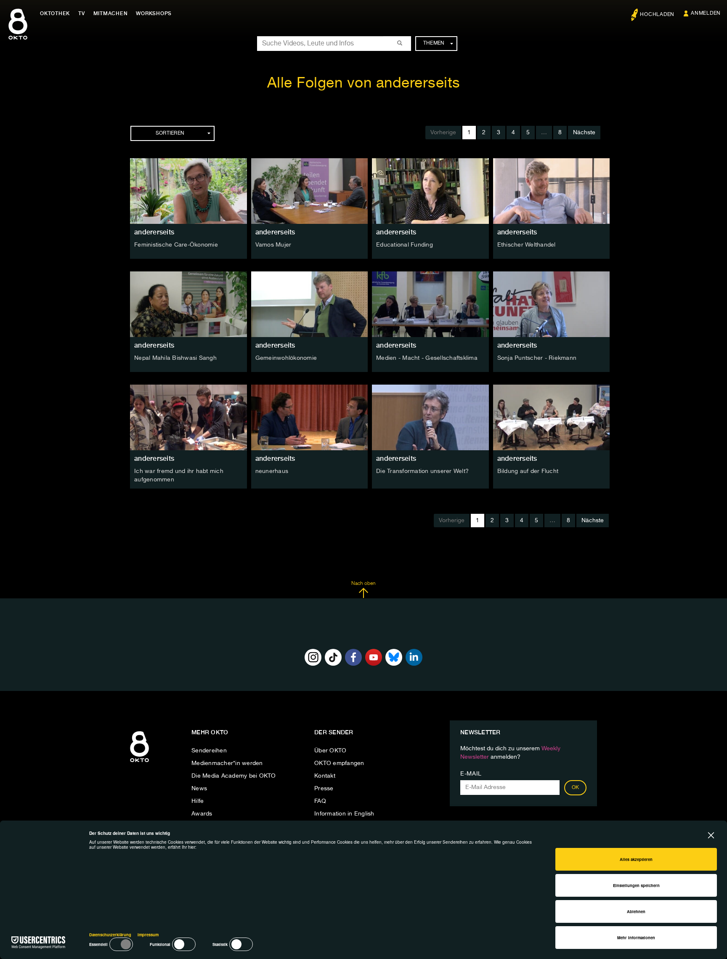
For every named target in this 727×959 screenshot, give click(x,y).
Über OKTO (330, 751)
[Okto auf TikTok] (333, 657)
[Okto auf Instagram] (313, 657)
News (199, 789)
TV (81, 13)
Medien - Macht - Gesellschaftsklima (427, 358)
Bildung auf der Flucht (528, 471)
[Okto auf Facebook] (353, 657)
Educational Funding (404, 245)
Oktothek (55, 13)
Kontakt (324, 776)
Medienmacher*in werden (227, 763)
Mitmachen (110, 13)
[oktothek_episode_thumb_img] (188, 191)
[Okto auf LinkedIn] (414, 657)
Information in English (344, 814)
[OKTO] (17, 31)
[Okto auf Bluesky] (393, 657)
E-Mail (471, 774)
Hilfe (197, 801)
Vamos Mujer (273, 245)
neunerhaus (272, 471)
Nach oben (363, 583)
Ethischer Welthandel (526, 245)
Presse (324, 789)
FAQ (320, 801)
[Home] (139, 762)
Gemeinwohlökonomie (286, 358)
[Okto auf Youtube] (373, 657)
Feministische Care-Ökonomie (176, 245)
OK (575, 787)
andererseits (154, 232)
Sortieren (170, 133)
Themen (434, 43)
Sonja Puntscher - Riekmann (537, 358)
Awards (201, 814)
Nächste (584, 132)
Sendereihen (209, 751)
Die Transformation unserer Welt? (422, 471)
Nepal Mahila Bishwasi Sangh (175, 358)
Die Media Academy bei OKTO (233, 776)
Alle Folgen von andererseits (363, 83)
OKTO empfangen (339, 763)
